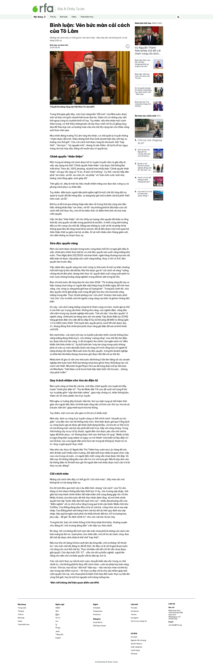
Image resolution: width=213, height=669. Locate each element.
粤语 (57, 611)
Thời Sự (53, 17)
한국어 (57, 618)
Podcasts (97, 614)
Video (73, 17)
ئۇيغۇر (57, 631)
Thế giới (21, 611)
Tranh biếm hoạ (86, 17)
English (58, 638)
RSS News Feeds (99, 626)
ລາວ (56, 621)
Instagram (134, 618)
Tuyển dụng (135, 650)
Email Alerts (97, 622)
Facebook (135, 611)
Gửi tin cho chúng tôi (139, 621)
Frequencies (97, 611)
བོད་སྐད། (57, 628)
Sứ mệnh (134, 637)
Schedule (96, 608)
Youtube (134, 608)
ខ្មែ (56, 624)
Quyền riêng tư (136, 644)
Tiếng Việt (59, 634)
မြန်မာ (57, 614)
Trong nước (22, 608)
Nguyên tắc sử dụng (138, 640)
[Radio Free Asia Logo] (58, 7)
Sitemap (134, 654)
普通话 (57, 608)
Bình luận (63, 17)
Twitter (134, 614)
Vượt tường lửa (136, 647)
